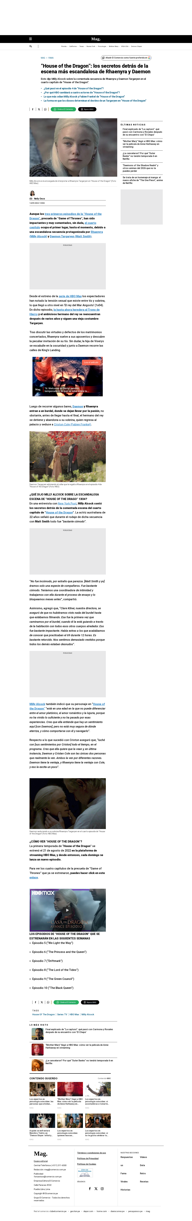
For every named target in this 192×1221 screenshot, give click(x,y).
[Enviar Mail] (31, 199)
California (73, 46)
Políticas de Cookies (86, 1164)
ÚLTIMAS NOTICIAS (133, 125)
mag (148, 1211)
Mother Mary (113, 46)
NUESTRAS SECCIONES (130, 1153)
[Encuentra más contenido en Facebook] (33, 109)
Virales (124, 1181)
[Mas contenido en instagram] (102, 1189)
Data (142, 1165)
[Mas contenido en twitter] (96, 1189)
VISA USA (124, 46)
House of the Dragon (43, 1014)
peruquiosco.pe (135, 1211)
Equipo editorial (41, 1161)
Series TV (62, 1014)
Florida (63, 46)
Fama (123, 1173)
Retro (143, 1173)
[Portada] (40, 1158)
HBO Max (74, 1014)
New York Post (67, 503)
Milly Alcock (88, 1014)
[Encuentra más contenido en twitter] (39, 109)
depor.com (88, 1211)
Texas (81, 46)
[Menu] (32, 39)
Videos (143, 1157)
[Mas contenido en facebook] (90, 1189)
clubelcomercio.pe (58, 1211)
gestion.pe (75, 1211)
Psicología (102, 46)
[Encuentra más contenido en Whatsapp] (45, 109)
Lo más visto (39, 1025)
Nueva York (91, 46)
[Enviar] (30, 46)
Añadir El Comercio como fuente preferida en (126, 58)
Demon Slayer (136, 46)
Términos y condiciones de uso (91, 1153)
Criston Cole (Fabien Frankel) (72, 424)
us (122, 1165)
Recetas (144, 1181)
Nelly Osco (39, 198)
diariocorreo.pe (118, 1211)
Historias (125, 1189)
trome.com (102, 1211)
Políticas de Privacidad (88, 1158)
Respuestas (127, 1157)
